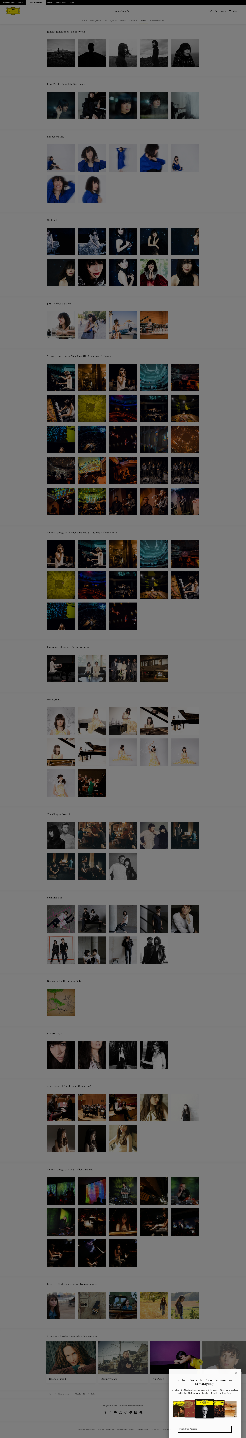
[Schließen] (236, 1373)
